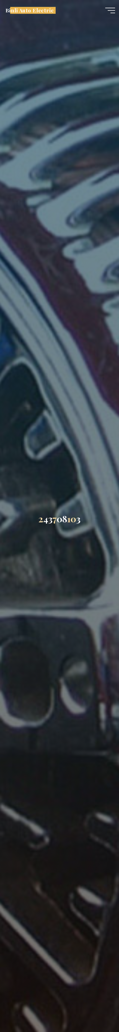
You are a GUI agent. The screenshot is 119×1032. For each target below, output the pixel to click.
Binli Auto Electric (30, 10)
